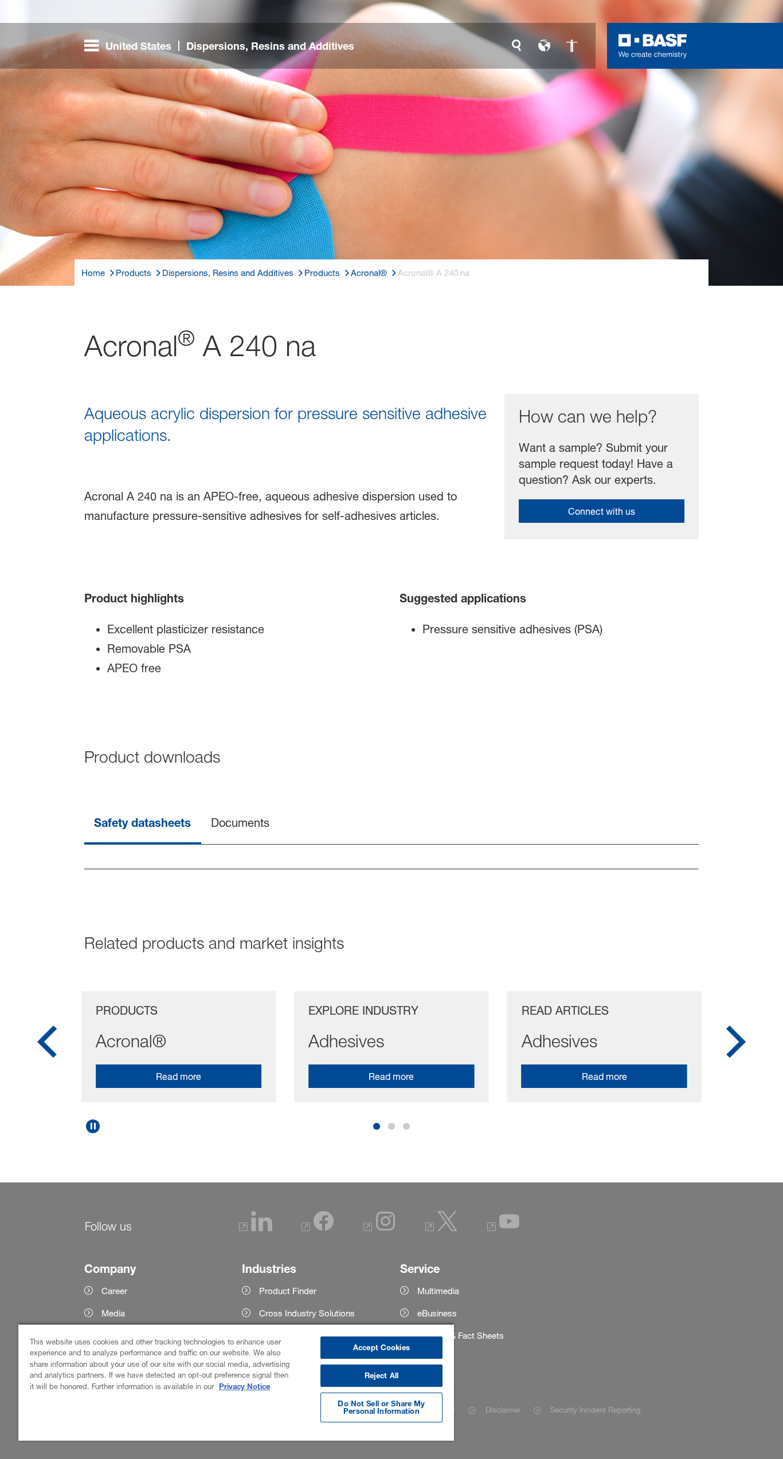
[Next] (736, 1045)
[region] (236, 1382)
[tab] (142, 824)
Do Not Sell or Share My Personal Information (381, 1407)
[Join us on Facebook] (317, 1228)
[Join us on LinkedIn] (255, 1228)
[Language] (544, 45)
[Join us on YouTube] (503, 1228)
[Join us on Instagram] (379, 1228)
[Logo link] (652, 45)
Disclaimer (503, 1409)
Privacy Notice (244, 1386)
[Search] (516, 45)
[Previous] (47, 1045)
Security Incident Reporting (595, 1409)
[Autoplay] (93, 1126)
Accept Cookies (381, 1347)
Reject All (381, 1375)
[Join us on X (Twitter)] (441, 1228)
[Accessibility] (571, 45)
